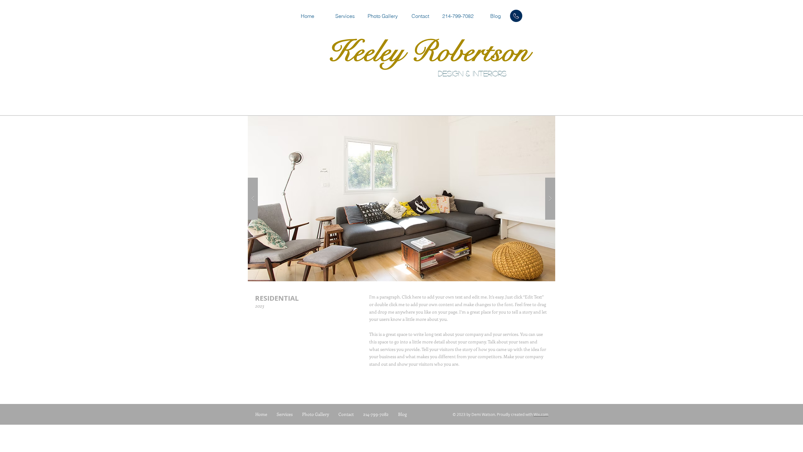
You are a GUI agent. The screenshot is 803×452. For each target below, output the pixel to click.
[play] (540, 121)
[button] (401, 198)
